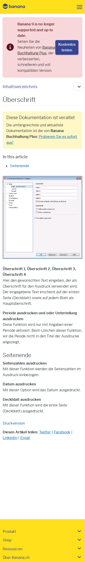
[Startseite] (18, 7)
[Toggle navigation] (78, 7)
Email (25, 437)
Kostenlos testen (66, 47)
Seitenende (19, 165)
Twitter (45, 432)
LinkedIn (10, 437)
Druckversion (14, 423)
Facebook (62, 432)
